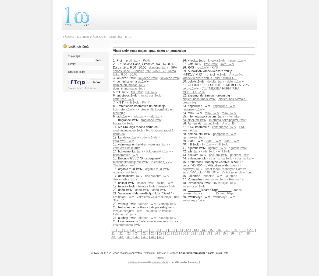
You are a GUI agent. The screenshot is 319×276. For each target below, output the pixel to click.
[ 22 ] (120, 233)
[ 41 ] (128, 237)
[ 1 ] (114, 230)
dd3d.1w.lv (142, 190)
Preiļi (146, 60)
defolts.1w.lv (215, 81)
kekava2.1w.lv (148, 78)
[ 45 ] (160, 237)
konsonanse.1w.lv (224, 127)
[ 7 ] (152, 230)
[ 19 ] (242, 230)
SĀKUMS (68, 36)
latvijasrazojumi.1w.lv (127, 211)
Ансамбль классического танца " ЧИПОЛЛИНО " (213, 76)
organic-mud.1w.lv (157, 169)
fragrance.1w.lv (151, 120)
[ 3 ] (126, 230)
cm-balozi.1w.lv (123, 197)
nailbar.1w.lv (145, 183)
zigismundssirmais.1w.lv (199, 99)
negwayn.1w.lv (192, 169)
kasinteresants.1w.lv (162, 221)
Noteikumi (149, 253)
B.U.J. (128, 36)
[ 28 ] (168, 233)
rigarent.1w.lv (217, 148)
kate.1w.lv (211, 64)
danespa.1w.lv (158, 67)
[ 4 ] (133, 230)
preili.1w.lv (133, 60)
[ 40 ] (120, 237)
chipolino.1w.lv (217, 74)
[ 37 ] (240, 233)
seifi (198, 262)
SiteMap (161, 253)
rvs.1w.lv (203, 67)
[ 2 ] (120, 230)
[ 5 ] (139, 230)
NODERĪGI (115, 36)
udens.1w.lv (150, 137)
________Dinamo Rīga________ (225, 193)
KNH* (146, 102)
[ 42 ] (136, 237)
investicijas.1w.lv (224, 183)
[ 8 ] (158, 230)
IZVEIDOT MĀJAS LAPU (91, 36)
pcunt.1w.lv (212, 123)
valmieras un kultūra (126, 148)
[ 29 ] (176, 233)
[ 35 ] (224, 233)
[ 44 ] (152, 237)
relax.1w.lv (212, 113)
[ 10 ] (171, 230)
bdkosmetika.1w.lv (158, 151)
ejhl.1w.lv (209, 151)
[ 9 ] (164, 230)
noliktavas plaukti (160, 262)
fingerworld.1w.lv (224, 106)
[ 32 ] (200, 233)
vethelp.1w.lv (147, 204)
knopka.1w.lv (217, 60)
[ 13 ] (195, 230)
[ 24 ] (136, 233)
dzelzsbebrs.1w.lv (157, 176)
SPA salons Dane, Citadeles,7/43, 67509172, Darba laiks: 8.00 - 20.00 (145, 71)
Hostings (173, 253)
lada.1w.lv (139, 116)
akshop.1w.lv (147, 218)
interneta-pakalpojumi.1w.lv (227, 120)
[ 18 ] (234, 230)
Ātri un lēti (229, 123)
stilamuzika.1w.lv (220, 158)
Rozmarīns (236, 179)
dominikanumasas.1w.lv (129, 85)
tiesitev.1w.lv (147, 186)
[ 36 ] (232, 233)
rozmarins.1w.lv (215, 179)
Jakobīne (231, 176)
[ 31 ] (192, 233)
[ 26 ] (152, 233)
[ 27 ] (160, 233)
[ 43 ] (144, 237)
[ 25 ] (144, 233)
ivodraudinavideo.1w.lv (128, 130)
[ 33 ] (208, 233)
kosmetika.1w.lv (124, 109)
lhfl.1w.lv (208, 144)
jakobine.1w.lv (212, 176)
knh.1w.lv (133, 102)
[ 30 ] (184, 233)
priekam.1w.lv (218, 155)
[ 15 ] (211, 230)
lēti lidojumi (133, 262)
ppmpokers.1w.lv (224, 134)
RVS (215, 67)
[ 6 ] (145, 230)
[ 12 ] (187, 230)
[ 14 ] (203, 230)
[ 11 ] (179, 230)
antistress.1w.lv (150, 95)
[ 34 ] (216, 233)
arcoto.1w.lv (191, 88)
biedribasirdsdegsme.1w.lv (131, 162)
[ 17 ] (226, 230)
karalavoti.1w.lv (123, 141)
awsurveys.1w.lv (224, 197)
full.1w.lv (137, 92)
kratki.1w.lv (213, 141)
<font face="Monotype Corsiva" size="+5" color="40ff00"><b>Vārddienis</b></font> (218, 170)
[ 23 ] (128, 233)
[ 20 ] (250, 230)
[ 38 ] (248, 233)
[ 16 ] (219, 230)
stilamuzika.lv (244, 158)
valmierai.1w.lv (158, 144)
